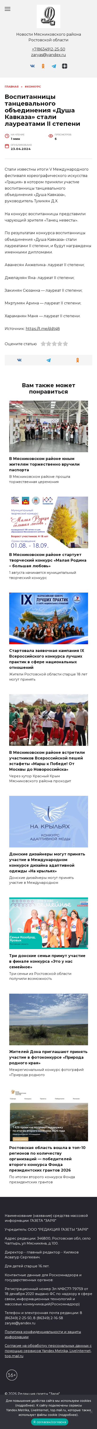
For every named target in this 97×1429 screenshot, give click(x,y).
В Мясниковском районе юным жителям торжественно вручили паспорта (44, 464)
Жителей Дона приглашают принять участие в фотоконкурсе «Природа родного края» (48, 1057)
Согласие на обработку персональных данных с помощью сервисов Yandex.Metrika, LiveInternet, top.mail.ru (48, 1351)
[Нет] (91, 1412)
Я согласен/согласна (49, 1422)
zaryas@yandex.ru (48, 55)
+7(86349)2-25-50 (48, 49)
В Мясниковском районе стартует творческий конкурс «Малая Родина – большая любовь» (47, 560)
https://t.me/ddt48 (43, 328)
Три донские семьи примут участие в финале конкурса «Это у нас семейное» (47, 961)
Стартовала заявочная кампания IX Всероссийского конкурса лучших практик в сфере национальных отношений (46, 659)
